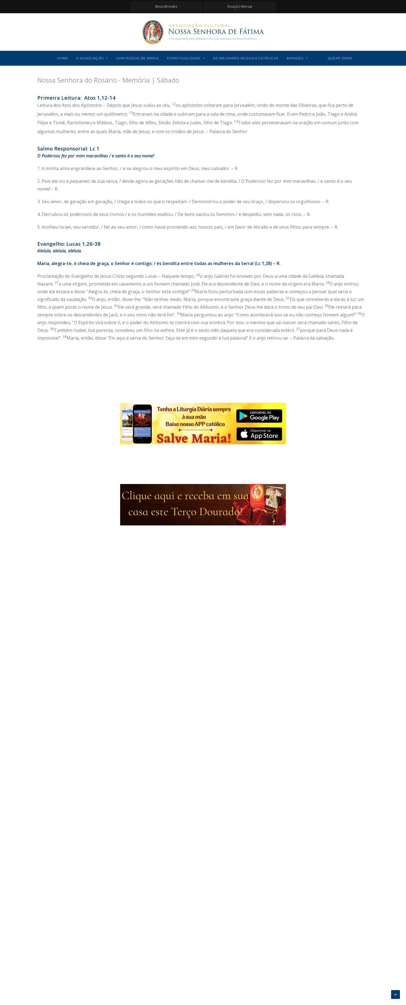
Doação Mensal (239, 6)
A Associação (90, 58)
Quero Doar (340, 58)
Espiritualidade (184, 58)
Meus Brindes (166, 6)
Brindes (295, 58)
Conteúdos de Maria (137, 58)
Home (62, 58)
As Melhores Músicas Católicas (245, 58)
